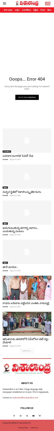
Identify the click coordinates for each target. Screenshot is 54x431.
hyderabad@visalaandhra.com (25, 397)
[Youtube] (33, 415)
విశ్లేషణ (5, 187)
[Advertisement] (27, 40)
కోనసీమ (5, 335)
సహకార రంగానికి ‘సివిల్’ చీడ (18, 155)
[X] (26, 415)
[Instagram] (20, 415)
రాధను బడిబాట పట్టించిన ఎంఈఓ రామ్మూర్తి (26, 303)
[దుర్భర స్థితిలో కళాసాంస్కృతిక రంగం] (27, 176)
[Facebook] (14, 415)
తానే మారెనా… (10, 267)
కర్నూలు (5, 299)
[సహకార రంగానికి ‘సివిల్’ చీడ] (27, 141)
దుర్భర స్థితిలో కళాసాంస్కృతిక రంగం (22, 191)
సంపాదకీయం (6, 151)
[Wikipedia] (39, 415)
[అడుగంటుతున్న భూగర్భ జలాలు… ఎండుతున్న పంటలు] (27, 212)
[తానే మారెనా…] (27, 252)
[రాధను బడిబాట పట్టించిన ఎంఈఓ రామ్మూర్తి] (27, 288)
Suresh (5, 159)
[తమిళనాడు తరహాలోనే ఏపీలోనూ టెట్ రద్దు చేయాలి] (27, 324)
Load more (26, 351)
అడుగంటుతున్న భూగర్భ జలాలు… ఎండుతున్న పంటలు (21, 229)
